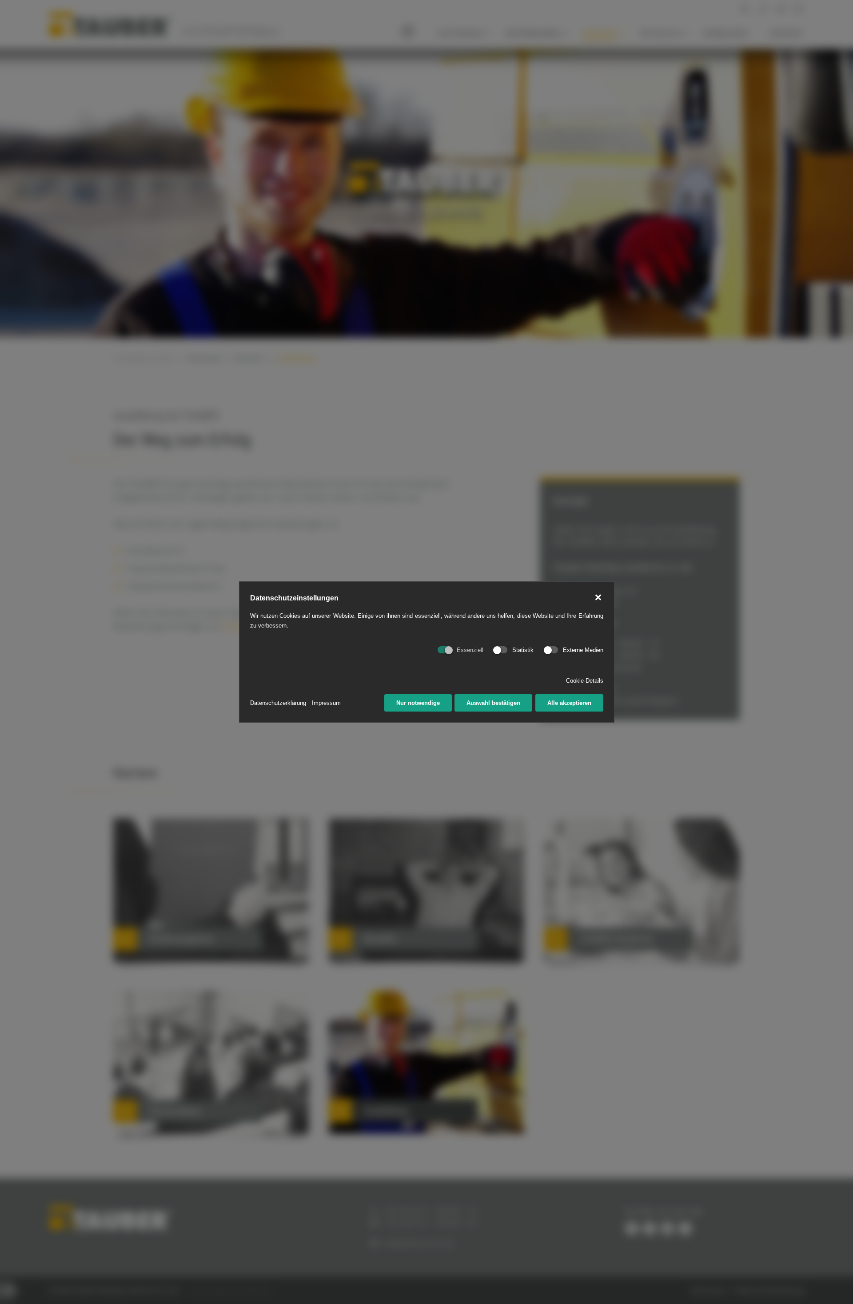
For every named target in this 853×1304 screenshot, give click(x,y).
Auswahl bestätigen (493, 703)
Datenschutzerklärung (278, 703)
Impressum (326, 703)
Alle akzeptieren (569, 703)
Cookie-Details (584, 680)
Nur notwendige (418, 703)
